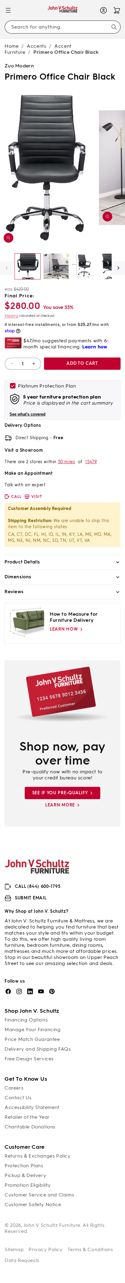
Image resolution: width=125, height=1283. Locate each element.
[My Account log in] (103, 10)
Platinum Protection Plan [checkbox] (47, 386)
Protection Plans (24, 1165)
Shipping (11, 316)
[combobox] (62, 26)
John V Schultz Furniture (52, 1225)
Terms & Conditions (90, 1249)
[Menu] (8, 10)
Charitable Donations (30, 1127)
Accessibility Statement (32, 1107)
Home (12, 46)
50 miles (66, 461)
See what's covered (27, 414)
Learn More (60, 805)
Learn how (64, 629)
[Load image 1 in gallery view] (27, 266)
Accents (36, 46)
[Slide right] (118, 268)
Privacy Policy (45, 1249)
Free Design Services (29, 1059)
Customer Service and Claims (39, 1195)
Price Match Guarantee (32, 1039)
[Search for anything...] (114, 27)
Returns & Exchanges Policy (38, 1156)
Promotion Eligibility (28, 1185)
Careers (14, 1088)
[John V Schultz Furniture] (62, 10)
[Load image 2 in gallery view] (56, 266)
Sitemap (14, 1249)
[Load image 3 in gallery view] (84, 266)
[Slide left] (6, 268)
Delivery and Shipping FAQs (38, 1049)
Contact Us (18, 1097)
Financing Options (26, 1020)
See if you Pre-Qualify (60, 792)
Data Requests (22, 1260)
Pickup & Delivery (25, 1175)
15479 (91, 461)
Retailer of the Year (27, 1117)
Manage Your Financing (33, 1029)
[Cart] (116, 10)
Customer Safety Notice (33, 1204)
